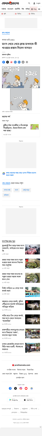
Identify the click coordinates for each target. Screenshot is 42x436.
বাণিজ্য (28, 9)
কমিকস (6, 195)
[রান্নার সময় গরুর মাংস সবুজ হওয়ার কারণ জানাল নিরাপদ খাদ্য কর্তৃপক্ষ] (32, 264)
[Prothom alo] (10, 3)
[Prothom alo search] (29, 3)
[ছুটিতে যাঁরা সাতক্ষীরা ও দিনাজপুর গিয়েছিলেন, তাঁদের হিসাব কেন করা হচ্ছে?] (34, 127)
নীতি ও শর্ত (34, 409)
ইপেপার (30, 374)
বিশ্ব (23, 9)
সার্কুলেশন (25, 409)
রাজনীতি (17, 9)
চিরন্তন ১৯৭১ (23, 374)
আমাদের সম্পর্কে (6, 409)
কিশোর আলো (21, 370)
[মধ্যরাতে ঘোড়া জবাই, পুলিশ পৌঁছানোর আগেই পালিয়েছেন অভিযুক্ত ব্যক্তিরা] (32, 305)
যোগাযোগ (14, 413)
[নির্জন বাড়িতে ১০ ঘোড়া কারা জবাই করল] (32, 292)
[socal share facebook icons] (4, 63)
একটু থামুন (26, 190)
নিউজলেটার (23, 413)
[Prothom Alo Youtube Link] (27, 389)
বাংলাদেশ (10, 9)
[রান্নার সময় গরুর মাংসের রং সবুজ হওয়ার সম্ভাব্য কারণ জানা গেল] (32, 278)
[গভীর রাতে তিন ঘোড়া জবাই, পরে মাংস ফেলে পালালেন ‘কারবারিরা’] (32, 319)
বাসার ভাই (7, 190)
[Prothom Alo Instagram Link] (21, 389)
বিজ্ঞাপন (16, 409)
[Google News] (31, 389)
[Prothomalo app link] (13, 400)
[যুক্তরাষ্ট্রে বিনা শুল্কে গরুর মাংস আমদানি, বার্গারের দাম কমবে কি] (32, 249)
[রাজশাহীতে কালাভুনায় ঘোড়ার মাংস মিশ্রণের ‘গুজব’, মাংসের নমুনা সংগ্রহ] (32, 334)
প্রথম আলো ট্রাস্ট (7, 374)
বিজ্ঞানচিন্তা (30, 370)
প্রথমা (36, 374)
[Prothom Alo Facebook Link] (11, 389)
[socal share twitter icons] (8, 63)
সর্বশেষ (4, 9)
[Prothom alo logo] (21, 365)
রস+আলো (6, 33)
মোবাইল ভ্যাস (20, 378)
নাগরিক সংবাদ (11, 370)
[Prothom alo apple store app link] (28, 400)
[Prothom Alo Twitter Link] (16, 389)
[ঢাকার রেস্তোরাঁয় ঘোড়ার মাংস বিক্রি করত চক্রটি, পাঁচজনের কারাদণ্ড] (32, 348)
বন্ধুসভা (15, 374)
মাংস (16, 190)
